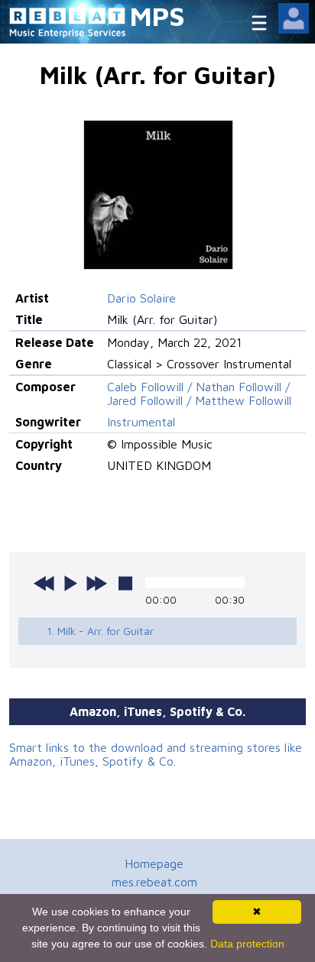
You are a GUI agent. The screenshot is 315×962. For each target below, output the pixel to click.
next (96, 583)
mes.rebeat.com (154, 882)
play (70, 583)
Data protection (247, 944)
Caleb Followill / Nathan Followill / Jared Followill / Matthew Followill (199, 393)
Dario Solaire (141, 298)
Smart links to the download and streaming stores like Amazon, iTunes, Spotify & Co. (155, 754)
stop (125, 583)
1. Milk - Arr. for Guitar (100, 630)
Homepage (154, 863)
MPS (157, 15)
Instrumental (141, 422)
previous (44, 583)
